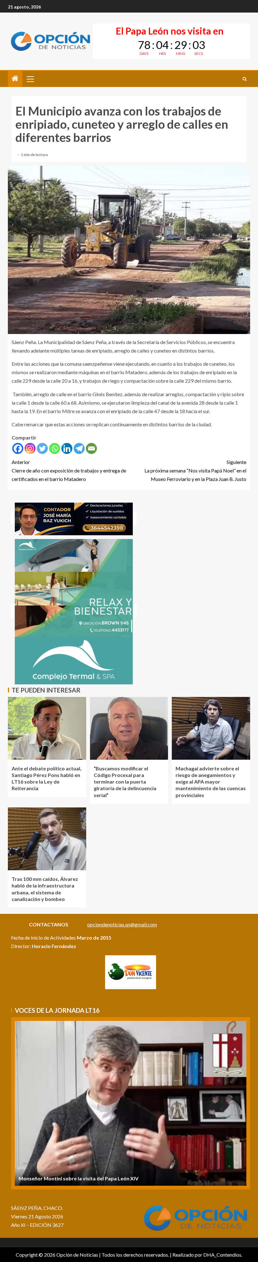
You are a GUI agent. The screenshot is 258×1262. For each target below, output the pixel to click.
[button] (30, 79)
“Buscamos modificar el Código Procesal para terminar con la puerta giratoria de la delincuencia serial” (125, 781)
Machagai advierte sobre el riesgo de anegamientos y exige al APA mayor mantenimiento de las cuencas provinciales (211, 781)
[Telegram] (79, 448)
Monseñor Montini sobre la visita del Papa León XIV (78, 1178)
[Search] (245, 79)
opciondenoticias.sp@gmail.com (122, 924)
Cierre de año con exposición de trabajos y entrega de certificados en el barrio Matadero (69, 470)
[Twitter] (42, 448)
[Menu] (30, 79)
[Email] (91, 448)
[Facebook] (17, 448)
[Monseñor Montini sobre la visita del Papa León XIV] (130, 1103)
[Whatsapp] (54, 448)
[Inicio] (15, 78)
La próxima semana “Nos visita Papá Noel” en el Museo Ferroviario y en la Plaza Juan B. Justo (195, 470)
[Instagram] (30, 448)
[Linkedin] (66, 448)
